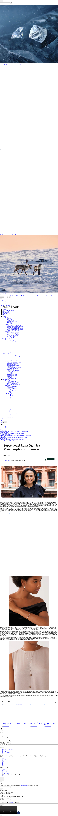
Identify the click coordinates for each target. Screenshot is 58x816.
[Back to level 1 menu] (11, 305)
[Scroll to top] (2, 779)
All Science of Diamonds (4, 433)
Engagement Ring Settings (11, 364)
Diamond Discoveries (20, 433)
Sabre (31, 502)
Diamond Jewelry (5, 312)
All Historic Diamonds (4, 439)
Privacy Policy (4, 771)
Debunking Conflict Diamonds (12, 414)
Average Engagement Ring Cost (12, 360)
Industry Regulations (10, 410)
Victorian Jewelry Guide (11, 336)
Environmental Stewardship (12, 413)
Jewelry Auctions (10, 387)
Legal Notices (4, 772)
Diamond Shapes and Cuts (11, 359)
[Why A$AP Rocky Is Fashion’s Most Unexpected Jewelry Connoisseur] (36, 712)
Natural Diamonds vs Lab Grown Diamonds (15, 416)
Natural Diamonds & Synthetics (8, 310)
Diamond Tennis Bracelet (11, 397)
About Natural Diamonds (11, 391)
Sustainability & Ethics (6, 313)
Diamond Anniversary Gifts (12, 400)
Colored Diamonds (12, 433)
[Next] (55, 702)
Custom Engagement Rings (12, 374)
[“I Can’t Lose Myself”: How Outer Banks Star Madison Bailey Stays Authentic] (50, 712)
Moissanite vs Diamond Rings (12, 363)
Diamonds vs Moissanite (11, 342)
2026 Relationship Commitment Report (14, 356)
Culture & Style (9, 319)
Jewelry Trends (25, 431)
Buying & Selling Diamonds (12, 383)
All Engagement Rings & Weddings (6, 435)
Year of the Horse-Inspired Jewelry (13, 337)
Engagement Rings (5, 311)
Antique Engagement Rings (12, 402)
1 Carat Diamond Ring (11, 372)
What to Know (7, 354)
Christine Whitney (48, 726)
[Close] (7, 297)
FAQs (3, 314)
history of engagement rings (32, 295)
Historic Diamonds (10, 323)
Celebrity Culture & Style (12, 431)
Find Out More (7, 344)
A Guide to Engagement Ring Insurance (14, 367)
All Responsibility (3, 437)
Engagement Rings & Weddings (12, 321)
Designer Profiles (20, 431)
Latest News (9, 318)
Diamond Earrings (10, 398)
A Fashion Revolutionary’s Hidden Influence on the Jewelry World (7, 723)
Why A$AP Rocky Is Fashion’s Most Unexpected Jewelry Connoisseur (36, 723)
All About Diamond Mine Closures (13, 330)
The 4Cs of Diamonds (11, 358)
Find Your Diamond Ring (9, 369)
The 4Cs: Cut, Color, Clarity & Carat (13, 384)
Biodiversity (9, 437)
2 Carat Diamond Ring (11, 373)
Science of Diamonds (10, 320)
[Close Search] (1, 1)
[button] (2, 300)
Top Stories (7, 324)
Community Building (15, 437)
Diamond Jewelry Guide (11, 381)
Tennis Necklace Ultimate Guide (12, 335)
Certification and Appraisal (11, 357)
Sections (6, 317)
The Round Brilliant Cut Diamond (13, 332)
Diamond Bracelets (10, 395)
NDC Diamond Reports (11, 415)
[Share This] (45, 459)
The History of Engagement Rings (13, 365)
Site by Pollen (4, 775)
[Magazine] (9, 307)
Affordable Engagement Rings (12, 371)
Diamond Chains (10, 396)
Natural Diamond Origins (11, 349)
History (29, 435)
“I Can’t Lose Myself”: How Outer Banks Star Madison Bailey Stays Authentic (50, 723)
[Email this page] (45, 460)
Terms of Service (11, 745)
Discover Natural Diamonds (12, 340)
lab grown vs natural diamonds (5, 295)
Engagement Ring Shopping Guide (13, 355)
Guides (27, 435)
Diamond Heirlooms (10, 401)
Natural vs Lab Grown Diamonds (13, 341)
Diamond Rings (9, 377)
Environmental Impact (23, 437)
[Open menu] (9, 297)
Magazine (4, 309)
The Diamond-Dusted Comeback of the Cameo (21, 723)
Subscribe (2, 747)
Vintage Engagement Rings (12, 375)
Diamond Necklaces (10, 399)
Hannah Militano (6, 726)
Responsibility (9, 322)
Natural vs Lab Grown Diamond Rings (14, 362)
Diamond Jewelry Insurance (12, 388)
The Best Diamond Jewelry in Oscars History (15, 329)
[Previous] (52, 702)
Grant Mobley (7, 460)
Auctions (10, 439)
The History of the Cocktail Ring (13, 334)
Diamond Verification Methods (12, 346)
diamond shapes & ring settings (42, 295)
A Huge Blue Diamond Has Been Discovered (15, 328)
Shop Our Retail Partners (11, 378)
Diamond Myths (10, 345)
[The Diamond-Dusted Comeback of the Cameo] (22, 712)
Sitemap (3, 769)
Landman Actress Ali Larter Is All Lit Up (14, 325)
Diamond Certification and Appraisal (13, 348)
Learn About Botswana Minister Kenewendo (15, 326)
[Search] (11, 3)
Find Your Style (7, 331)
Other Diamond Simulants (11, 343)
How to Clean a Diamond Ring (12, 368)
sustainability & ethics (15, 295)
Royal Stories (21, 439)
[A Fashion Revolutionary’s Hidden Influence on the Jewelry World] (8, 712)
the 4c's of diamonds (23, 295)
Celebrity (15, 435)
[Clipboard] (2, 730)
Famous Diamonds (15, 439)
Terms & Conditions (24, 785)
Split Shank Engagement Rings (12, 333)
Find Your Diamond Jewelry (10, 393)
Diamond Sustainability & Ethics (13, 370)
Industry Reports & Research (12, 411)
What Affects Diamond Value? (12, 347)
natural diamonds (51, 295)
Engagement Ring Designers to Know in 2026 (15, 327)
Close (1, 805)
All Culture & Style (3, 431)
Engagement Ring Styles (21, 435)
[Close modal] (18, 814)
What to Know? (7, 339)
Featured (1, 429)
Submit (1, 788)
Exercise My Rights (5, 773)
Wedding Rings (9, 376)
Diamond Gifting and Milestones (13, 382)
